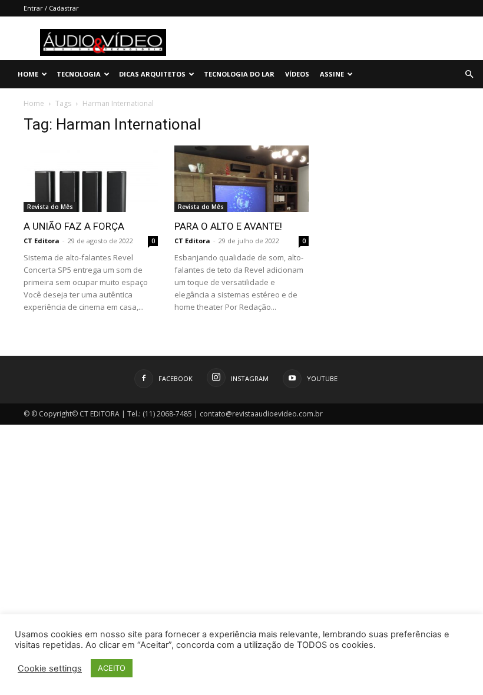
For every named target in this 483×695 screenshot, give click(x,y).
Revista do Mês (50, 207)
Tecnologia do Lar (239, 74)
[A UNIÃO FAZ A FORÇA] (91, 178)
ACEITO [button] (111, 668)
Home (28, 74)
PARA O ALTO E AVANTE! (228, 226)
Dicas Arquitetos (152, 74)
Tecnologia (79, 74)
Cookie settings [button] (50, 668)
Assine (332, 74)
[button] (469, 74)
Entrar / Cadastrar (51, 8)
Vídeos (297, 74)
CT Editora (41, 240)
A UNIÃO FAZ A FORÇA (74, 226)
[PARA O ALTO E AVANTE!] (241, 178)
